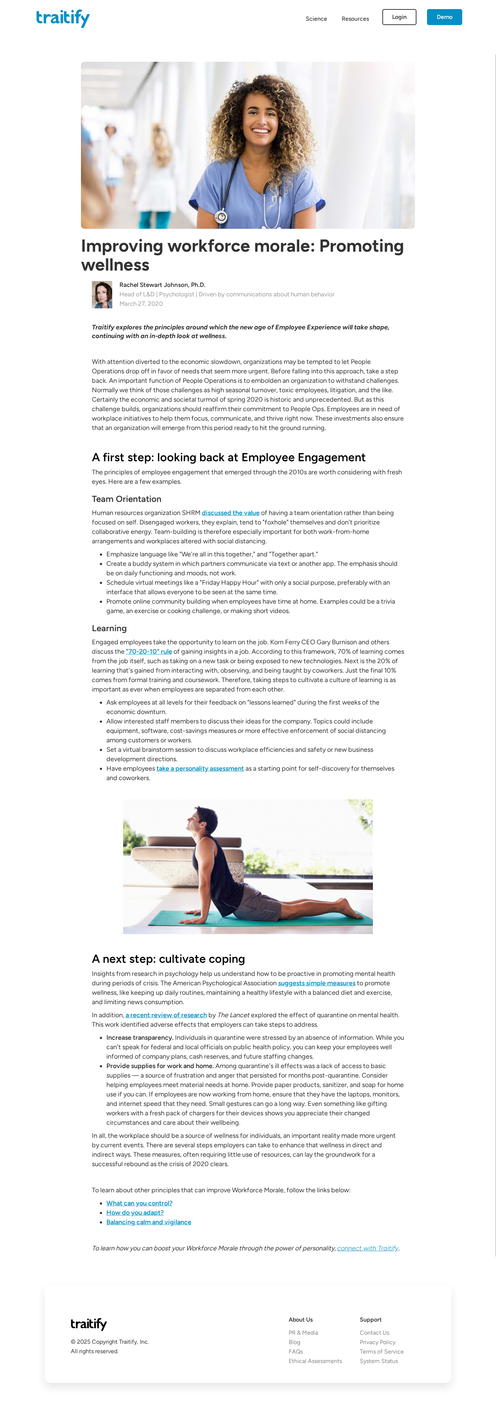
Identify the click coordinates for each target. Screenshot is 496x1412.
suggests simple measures (316, 983)
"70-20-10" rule (149, 652)
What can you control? (139, 1203)
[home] (63, 18)
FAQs (296, 1351)
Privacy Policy (377, 1342)
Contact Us (374, 1332)
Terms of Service (382, 1351)
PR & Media (303, 1332)
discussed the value (231, 513)
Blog (294, 1342)
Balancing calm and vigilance (148, 1222)
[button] (355, 19)
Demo (444, 16)
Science (316, 18)
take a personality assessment (200, 768)
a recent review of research (166, 1015)
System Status (379, 1361)
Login (399, 16)
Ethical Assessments (315, 1361)
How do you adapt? (135, 1213)
